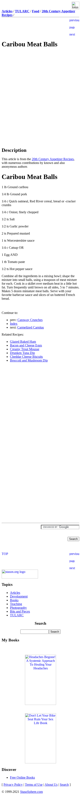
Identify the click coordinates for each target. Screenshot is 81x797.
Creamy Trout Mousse (24, 349)
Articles (15, 592)
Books (14, 600)
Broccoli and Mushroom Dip (29, 360)
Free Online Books (22, 777)
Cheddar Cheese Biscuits (26, 356)
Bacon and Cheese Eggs (26, 345)
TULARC (17, 615)
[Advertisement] (40, 82)
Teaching (16, 604)
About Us (51, 784)
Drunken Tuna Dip (22, 353)
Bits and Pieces (20, 611)
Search (64, 784)
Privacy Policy (13, 784)
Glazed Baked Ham (23, 341)
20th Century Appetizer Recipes (53, 159)
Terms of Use (34, 784)
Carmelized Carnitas (30, 327)
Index (13, 323)
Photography (18, 607)
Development (19, 596)
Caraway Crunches (30, 320)
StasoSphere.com (31, 791)
